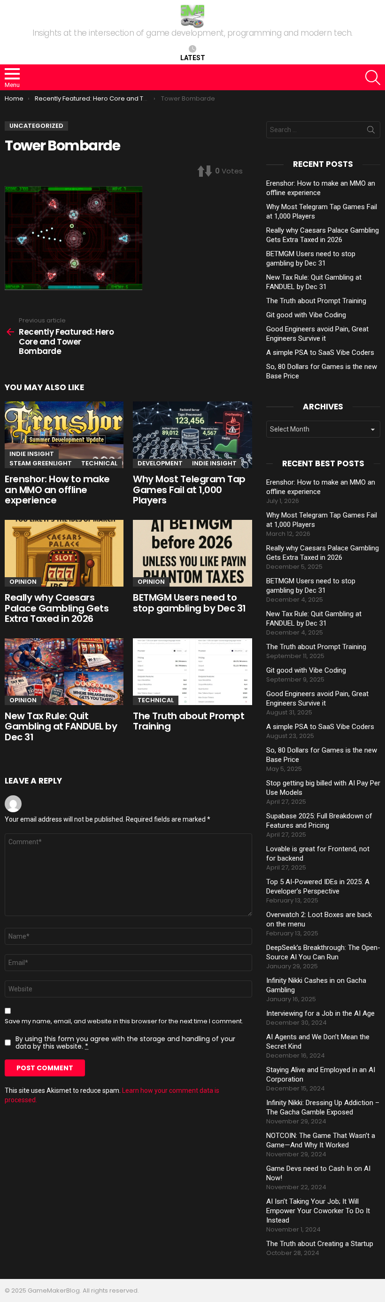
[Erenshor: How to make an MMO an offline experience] (64, 434)
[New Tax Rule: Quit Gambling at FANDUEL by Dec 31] (64, 671)
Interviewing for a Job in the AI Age (320, 1013)
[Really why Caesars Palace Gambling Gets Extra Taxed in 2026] (64, 553)
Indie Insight (31, 453)
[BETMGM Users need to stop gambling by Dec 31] (192, 553)
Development (160, 463)
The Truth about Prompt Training (188, 721)
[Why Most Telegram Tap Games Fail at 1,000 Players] (192, 434)
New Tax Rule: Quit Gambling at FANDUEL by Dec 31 (61, 726)
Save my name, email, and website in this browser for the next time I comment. (124, 1021)
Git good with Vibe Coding (306, 315)
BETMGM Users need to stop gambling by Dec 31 (189, 603)
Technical (99, 463)
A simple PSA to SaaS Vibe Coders (320, 352)
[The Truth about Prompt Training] (192, 671)
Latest (192, 58)
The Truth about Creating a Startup (319, 1243)
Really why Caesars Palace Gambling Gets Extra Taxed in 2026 (56, 608)
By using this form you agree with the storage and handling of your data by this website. (125, 1042)
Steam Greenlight (40, 463)
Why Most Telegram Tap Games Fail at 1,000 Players (189, 489)
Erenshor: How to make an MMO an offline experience (57, 489)
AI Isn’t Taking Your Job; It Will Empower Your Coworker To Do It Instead (318, 1210)
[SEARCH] (372, 77)
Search (371, 131)
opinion (23, 581)
